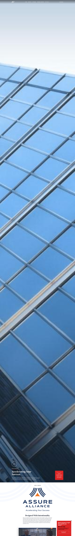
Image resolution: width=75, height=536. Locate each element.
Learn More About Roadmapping (63, 532)
